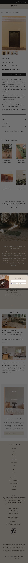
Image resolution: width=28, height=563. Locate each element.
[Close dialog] (27, 275)
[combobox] (12, 283)
